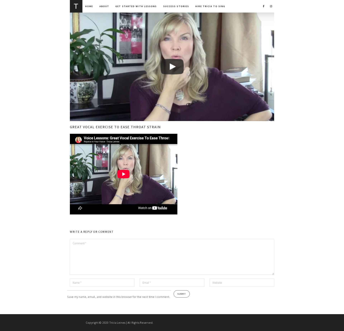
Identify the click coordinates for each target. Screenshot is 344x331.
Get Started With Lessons (136, 6)
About (104, 6)
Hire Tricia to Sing (210, 6)
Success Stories (176, 6)
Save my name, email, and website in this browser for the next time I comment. (118, 297)
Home (89, 6)
